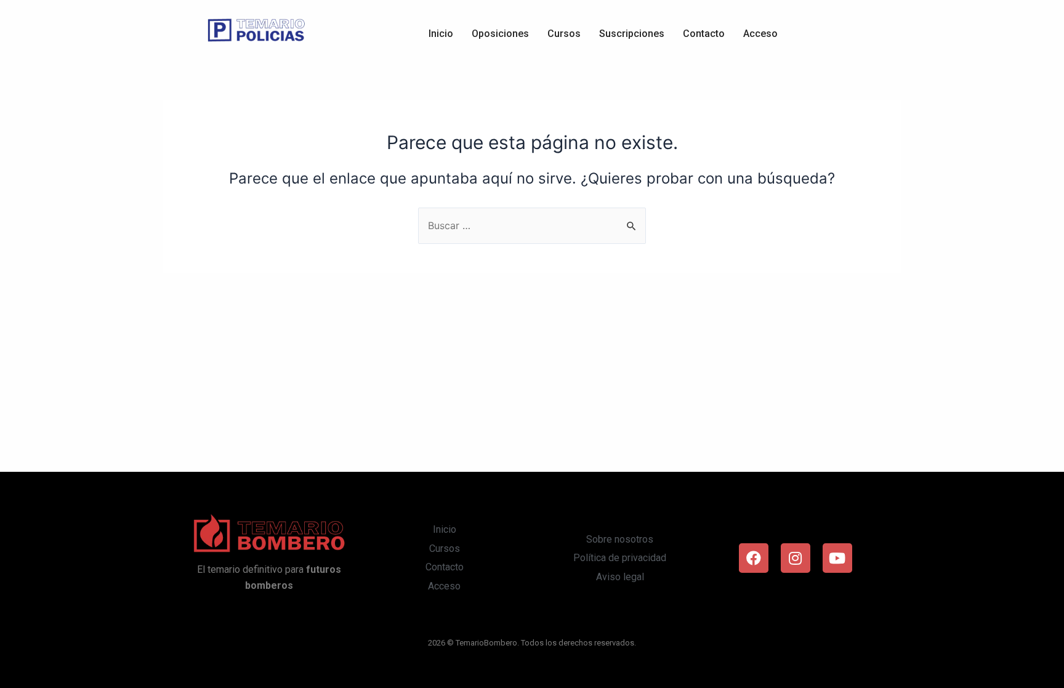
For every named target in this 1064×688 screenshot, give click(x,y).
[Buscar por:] (532, 225)
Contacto (704, 33)
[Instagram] (795, 558)
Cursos (564, 33)
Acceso (760, 33)
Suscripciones (631, 33)
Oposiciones (500, 33)
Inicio (441, 33)
